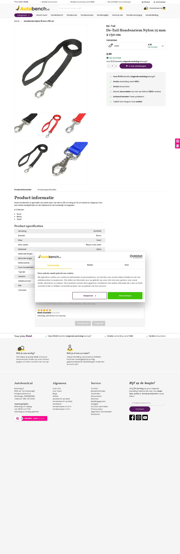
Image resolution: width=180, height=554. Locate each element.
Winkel (55, 396)
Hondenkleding (152, 15)
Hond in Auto (41, 15)
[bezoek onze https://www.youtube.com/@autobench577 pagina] (145, 417)
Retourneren (96, 396)
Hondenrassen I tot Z (61, 409)
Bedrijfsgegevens (98, 401)
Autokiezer (57, 404)
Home (16, 21)
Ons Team (57, 391)
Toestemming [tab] (53, 265)
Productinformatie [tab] (22, 189)
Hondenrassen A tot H (62, 406)
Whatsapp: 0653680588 (24, 396)
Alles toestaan (125, 295)
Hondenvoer (72, 15)
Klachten (95, 399)
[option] (136, 46)
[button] (164, 8)
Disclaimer (95, 414)
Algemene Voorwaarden (101, 411)
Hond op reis (117, 15)
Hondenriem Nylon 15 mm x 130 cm (39, 21)
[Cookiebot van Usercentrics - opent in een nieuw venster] (131, 256)
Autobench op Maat (61, 399)
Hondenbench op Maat (62, 401)
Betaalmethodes (98, 391)
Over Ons (57, 388)
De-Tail (110, 26)
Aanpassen (88, 295)
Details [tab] (90, 265)
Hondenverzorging (134, 15)
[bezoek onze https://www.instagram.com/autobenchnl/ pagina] (138, 417)
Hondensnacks (87, 15)
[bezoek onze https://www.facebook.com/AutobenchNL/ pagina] (132, 417)
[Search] (121, 8)
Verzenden (95, 393)
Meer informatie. (89, 304)
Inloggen (94, 404)
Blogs (55, 393)
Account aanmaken (99, 406)
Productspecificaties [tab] (47, 189)
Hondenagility (103, 15)
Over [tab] (127, 265)
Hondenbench (57, 15)
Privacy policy (97, 409)
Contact (94, 388)
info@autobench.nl (22, 393)
